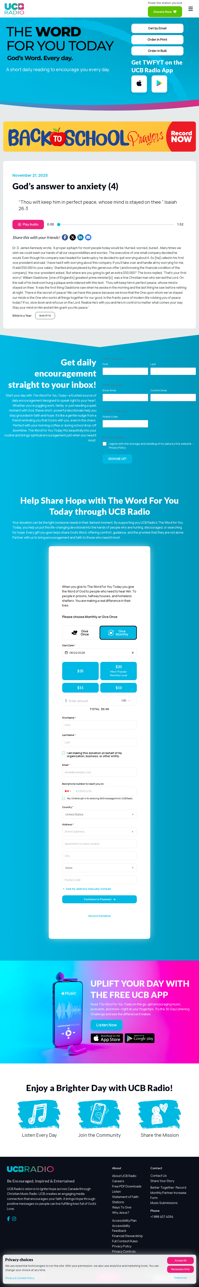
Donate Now (163, 11)
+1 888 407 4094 (161, 1216)
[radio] (80, 671)
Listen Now (106, 1025)
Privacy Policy (117, 447)
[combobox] (99, 831)
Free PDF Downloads (126, 1186)
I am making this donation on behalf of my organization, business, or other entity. (94, 754)
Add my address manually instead (88, 889)
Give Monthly (122, 632)
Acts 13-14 (45, 315)
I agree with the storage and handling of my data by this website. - (151, 445)
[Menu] (190, 8)
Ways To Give (121, 1207)
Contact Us (158, 1175)
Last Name (69, 735)
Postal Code (110, 416)
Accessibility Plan (124, 1220)
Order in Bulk (157, 51)
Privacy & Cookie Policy (19, 1278)
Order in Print (157, 39)
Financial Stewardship (127, 1236)
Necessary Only (180, 1269)
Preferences (180, 1277)
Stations (118, 1202)
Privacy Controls (124, 1251)
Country (67, 807)
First (105, 364)
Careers (118, 1181)
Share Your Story (162, 1181)
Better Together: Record (168, 1187)
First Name (69, 717)
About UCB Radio (124, 1176)
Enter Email (109, 390)
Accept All (180, 1260)
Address (68, 824)
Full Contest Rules (125, 1241)
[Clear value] (132, 652)
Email (66, 765)
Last (153, 364)
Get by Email (157, 28)
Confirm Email (158, 390)
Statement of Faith (125, 1197)
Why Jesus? (120, 1212)
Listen (116, 1191)
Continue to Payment (98, 899)
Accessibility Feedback (121, 1228)
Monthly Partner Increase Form (168, 1195)
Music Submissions (164, 1203)
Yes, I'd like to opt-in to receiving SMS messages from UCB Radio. (100, 798)
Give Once (85, 632)
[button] (67, 791)
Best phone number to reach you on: (83, 784)
